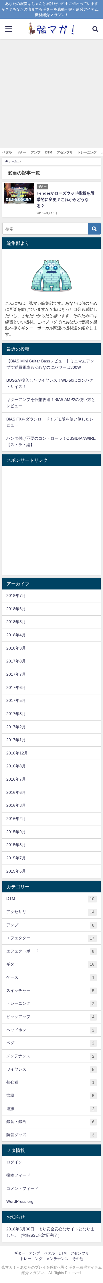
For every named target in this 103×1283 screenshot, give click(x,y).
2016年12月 (17, 753)
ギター (21, 152)
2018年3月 (16, 648)
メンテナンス (50, 1056)
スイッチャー (50, 990)
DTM (48, 152)
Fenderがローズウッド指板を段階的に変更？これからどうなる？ (65, 199)
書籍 (50, 1095)
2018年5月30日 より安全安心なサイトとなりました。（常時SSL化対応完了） (50, 1232)
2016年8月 (16, 766)
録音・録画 (50, 1121)
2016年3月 (16, 805)
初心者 (50, 1082)
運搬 (50, 1109)
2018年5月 (16, 622)
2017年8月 (16, 661)
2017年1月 (16, 740)
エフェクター (50, 938)
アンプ (35, 152)
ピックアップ (50, 1017)
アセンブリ (65, 152)
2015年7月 (16, 858)
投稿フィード (18, 1175)
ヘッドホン (50, 1030)
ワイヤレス (50, 1069)
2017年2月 (16, 727)
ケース (50, 977)
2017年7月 (16, 674)
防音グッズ (50, 1135)
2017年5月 (16, 700)
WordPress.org (19, 1201)
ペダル (7, 152)
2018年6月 (16, 609)
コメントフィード (22, 1188)
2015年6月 (16, 871)
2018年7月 (16, 596)
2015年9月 (16, 832)
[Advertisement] (51, 93)
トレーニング (87, 152)
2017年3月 (16, 714)
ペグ (50, 1043)
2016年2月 (16, 819)
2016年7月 (16, 779)
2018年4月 (16, 635)
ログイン (14, 1162)
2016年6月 (16, 792)
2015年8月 (16, 845)
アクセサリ (50, 912)
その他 (77, 1259)
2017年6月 (16, 687)
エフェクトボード (50, 951)
